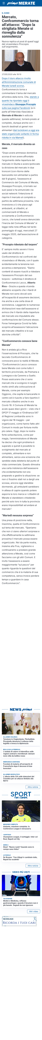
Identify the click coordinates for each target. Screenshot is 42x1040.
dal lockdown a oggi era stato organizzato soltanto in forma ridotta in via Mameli (20, 134)
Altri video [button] (33, 911)
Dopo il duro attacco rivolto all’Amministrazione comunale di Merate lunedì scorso (19, 82)
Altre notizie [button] (33, 787)
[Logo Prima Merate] (21, 3)
